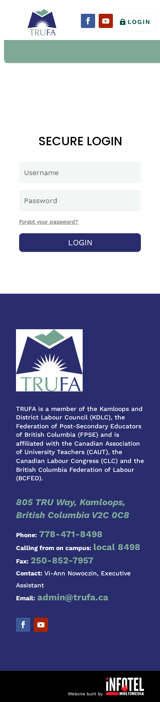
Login (139, 21)
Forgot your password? (48, 222)
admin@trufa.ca (72, 597)
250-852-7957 (62, 560)
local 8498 (116, 547)
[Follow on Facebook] (88, 21)
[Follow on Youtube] (106, 21)
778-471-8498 (71, 534)
